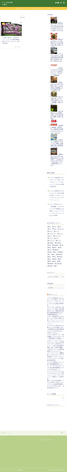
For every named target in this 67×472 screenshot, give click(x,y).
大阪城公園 (56, 249)
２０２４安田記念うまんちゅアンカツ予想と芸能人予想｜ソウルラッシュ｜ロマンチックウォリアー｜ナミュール (57, 195)
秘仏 (60, 259)
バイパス (50, 238)
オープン (60, 233)
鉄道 (54, 261)
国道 (60, 247)
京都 (50, 245)
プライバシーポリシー (9, 469)
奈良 (55, 252)
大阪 (50, 249)
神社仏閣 (60, 256)
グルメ (50, 236)
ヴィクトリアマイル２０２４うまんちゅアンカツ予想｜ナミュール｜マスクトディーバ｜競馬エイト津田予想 (55, 375)
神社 (54, 256)
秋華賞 (55, 259)
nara (50, 229)
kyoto (60, 226)
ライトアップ (51, 240)
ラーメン (59, 240)
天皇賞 (50, 252)
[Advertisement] (57, 416)
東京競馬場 (60, 254)
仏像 (62, 245)
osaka (55, 229)
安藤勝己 (61, 252)
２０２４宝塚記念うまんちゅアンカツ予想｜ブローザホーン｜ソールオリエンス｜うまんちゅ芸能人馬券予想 (57, 182)
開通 (59, 261)
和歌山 (55, 247)
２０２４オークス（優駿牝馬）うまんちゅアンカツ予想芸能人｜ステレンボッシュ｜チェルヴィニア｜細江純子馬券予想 (55, 356)
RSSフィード (53, 294)
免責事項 (19, 469)
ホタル (56, 238)
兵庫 (50, 247)
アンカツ (50, 231)
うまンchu (61, 229)
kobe (55, 226)
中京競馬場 (51, 242)
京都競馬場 (56, 245)
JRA (50, 226)
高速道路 (50, 265)
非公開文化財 (59, 263)
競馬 (50, 261)
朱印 (54, 254)
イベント (57, 231)
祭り (50, 259)
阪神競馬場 (51, 263)
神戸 (50, 256)
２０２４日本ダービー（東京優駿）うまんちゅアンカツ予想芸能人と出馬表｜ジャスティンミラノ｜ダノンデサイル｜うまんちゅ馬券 (57, 210)
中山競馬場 (58, 242)
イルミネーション (52, 233)
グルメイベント (58, 236)
